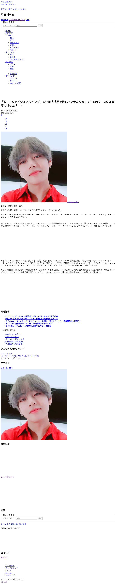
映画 (12, 69)
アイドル (13, 71)
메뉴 (5, 582)
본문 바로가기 (6, 2)
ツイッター (9, 566)
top (2, 582)
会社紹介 (4, 524)
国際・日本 (14, 43)
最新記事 (9, 33)
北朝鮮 (12, 45)
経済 (12, 40)
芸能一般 (13, 74)
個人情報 (22, 524)
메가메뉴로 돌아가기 (17, 20)
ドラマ (12, 64)
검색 (40, 25)
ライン (8, 570)
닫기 (27, 20)
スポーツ (13, 50)
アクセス (13, 78)
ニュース (9, 35)
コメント (13, 81)
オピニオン (9, 52)
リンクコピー (10, 575)
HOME (8, 31)
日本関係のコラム (17, 59)
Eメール (8, 573)
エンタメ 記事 (6, 353)
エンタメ (9, 62)
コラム (12, 57)
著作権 (11, 524)
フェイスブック (11, 568)
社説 (12, 55)
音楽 (12, 66)
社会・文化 (14, 47)
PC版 (16, 524)
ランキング (9, 76)
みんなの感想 (15, 83)
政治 (12, 38)
